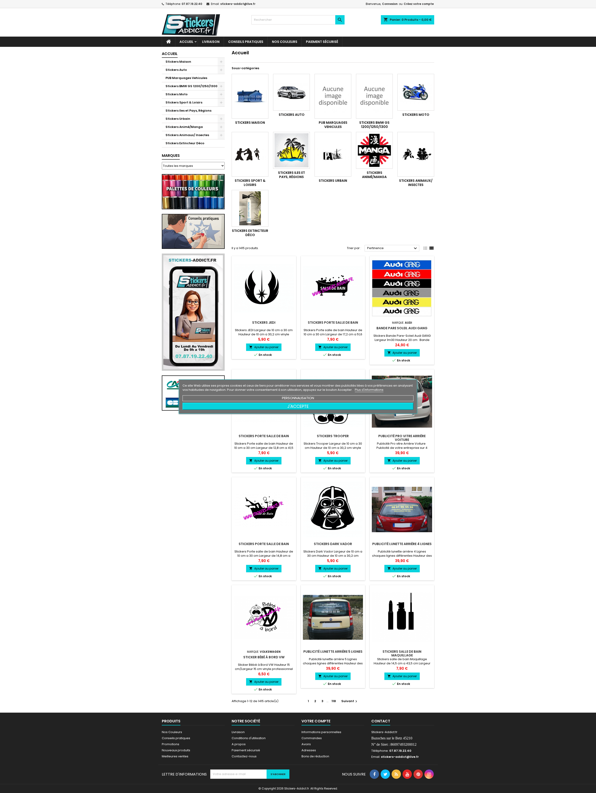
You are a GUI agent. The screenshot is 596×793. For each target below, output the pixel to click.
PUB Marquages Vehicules (186, 78)
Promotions (170, 744)
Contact (380, 721)
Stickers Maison (178, 61)
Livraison (211, 41)
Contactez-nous (244, 756)
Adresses (308, 750)
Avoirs (306, 744)
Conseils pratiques (176, 738)
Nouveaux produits (176, 750)
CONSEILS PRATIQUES (245, 41)
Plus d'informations (369, 389)
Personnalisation (298, 397)
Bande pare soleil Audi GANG (401, 328)
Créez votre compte (419, 4)
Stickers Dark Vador (333, 544)
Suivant (349, 701)
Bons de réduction (315, 756)
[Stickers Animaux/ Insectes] (415, 154)
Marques (171, 155)
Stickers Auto (176, 70)
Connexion (390, 4)
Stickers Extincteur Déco (185, 143)
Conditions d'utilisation (249, 738)
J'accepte (298, 406)
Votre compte (315, 721)
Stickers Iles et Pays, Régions (188, 110)
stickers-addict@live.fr (237, 4)
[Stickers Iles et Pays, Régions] (291, 150)
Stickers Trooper (333, 436)
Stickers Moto (177, 94)
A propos (239, 744)
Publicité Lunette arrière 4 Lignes (402, 544)
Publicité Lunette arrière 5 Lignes (332, 651)
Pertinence (392, 248)
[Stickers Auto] (291, 92)
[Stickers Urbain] (333, 154)
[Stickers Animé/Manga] (374, 150)
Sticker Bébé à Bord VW (263, 657)
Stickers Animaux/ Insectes (187, 135)
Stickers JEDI (263, 322)
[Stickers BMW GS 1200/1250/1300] (374, 96)
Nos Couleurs (284, 41)
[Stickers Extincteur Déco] (250, 208)
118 (334, 701)
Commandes (311, 738)
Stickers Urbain (178, 119)
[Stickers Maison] (250, 96)
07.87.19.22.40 (192, 4)
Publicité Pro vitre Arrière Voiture (402, 438)
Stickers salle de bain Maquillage (402, 653)
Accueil (186, 41)
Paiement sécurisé (322, 41)
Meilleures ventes (175, 756)
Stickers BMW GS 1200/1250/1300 (191, 86)
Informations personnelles (321, 732)
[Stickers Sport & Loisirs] (250, 154)
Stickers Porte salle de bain (333, 322)
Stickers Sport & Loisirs (184, 102)
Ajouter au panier (263, 347)
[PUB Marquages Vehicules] (333, 96)
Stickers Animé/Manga (184, 127)
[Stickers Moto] (415, 92)
